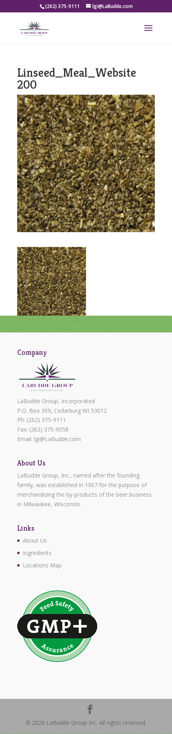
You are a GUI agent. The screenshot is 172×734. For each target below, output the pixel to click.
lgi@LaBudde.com (57, 439)
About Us (35, 540)
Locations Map (42, 565)
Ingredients (37, 553)
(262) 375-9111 (46, 420)
